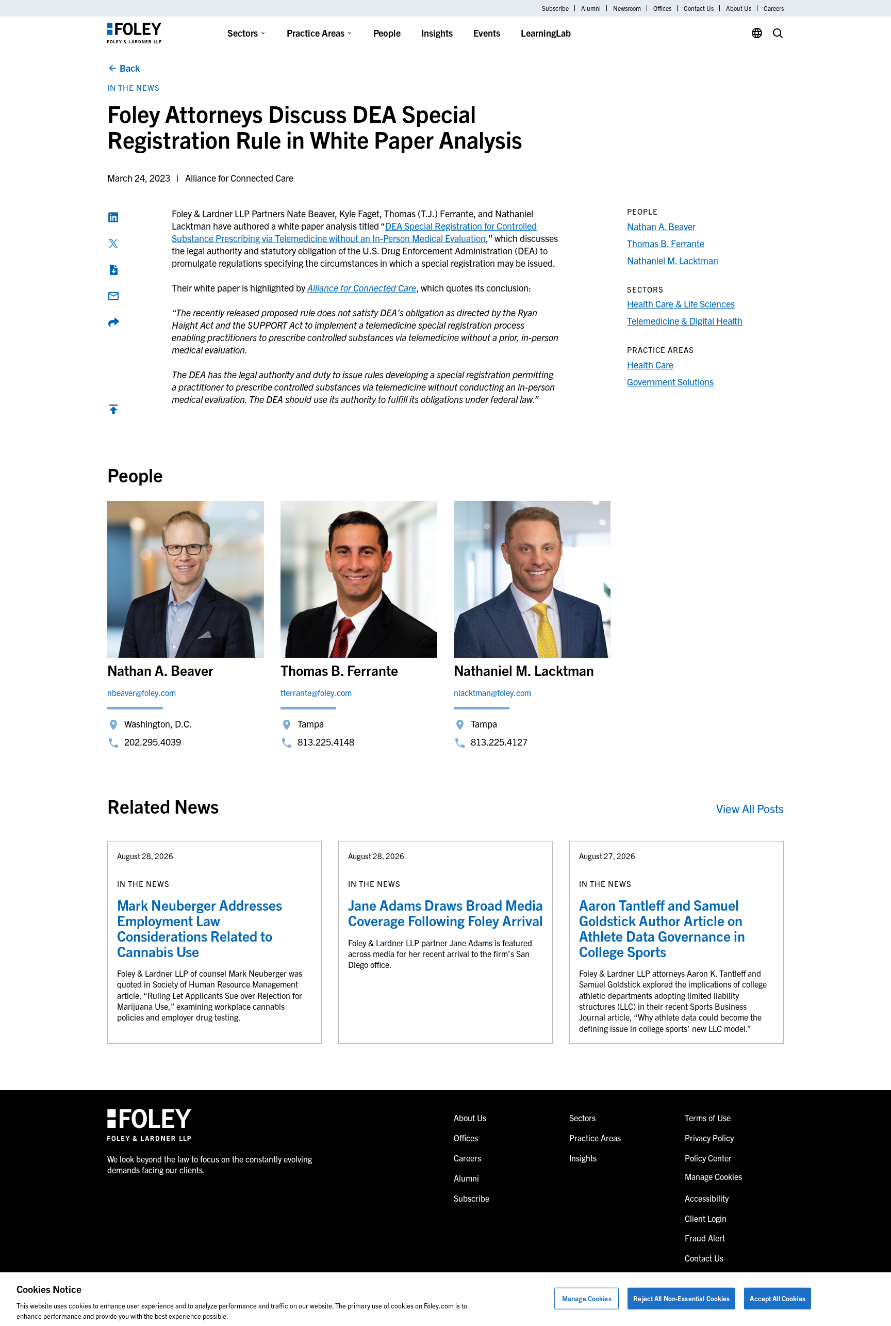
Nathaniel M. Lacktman (672, 260)
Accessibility (707, 1198)
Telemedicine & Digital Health (684, 321)
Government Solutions (670, 381)
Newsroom (627, 8)
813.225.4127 (499, 742)
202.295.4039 (152, 742)
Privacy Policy (709, 1138)
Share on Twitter (113, 243)
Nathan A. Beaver (661, 226)
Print (113, 270)
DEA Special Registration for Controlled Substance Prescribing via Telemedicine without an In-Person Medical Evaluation (354, 232)
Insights (437, 33)
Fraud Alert (705, 1238)
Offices (662, 8)
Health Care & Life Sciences (681, 304)
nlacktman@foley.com (492, 692)
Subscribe (555, 8)
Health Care (650, 364)
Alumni (591, 8)
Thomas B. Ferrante (665, 243)
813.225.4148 (326, 742)
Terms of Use (708, 1117)
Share (113, 322)
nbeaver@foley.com (141, 692)
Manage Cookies (587, 1298)
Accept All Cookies (777, 1298)
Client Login (706, 1218)
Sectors (242, 33)
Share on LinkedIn (113, 217)
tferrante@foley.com (316, 692)
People (387, 33)
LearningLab (546, 33)
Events (486, 33)
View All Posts (750, 808)
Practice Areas (315, 33)
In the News (133, 87)
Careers (774, 8)
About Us (738, 8)
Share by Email (113, 296)
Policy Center (708, 1158)
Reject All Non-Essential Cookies (681, 1298)
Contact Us (699, 8)
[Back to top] (113, 411)
